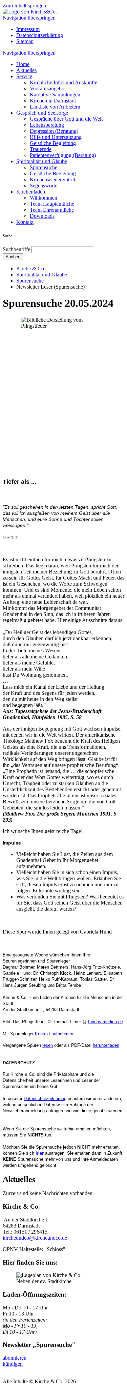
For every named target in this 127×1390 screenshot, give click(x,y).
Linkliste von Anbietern (55, 107)
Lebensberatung (47, 125)
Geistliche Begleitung (53, 143)
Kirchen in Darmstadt (53, 100)
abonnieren (14, 1358)
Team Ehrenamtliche (52, 210)
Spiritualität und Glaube (41, 161)
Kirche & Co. (30, 268)
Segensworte (43, 185)
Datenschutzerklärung (39, 35)
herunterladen (106, 1045)
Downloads (42, 216)
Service (24, 76)
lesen (47, 1045)
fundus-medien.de (105, 1021)
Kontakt (25, 222)
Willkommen (43, 198)
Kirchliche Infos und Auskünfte (63, 82)
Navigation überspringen (29, 18)
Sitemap (25, 41)
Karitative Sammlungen (55, 94)
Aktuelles (26, 70)
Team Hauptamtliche (52, 204)
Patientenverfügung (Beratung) (63, 155)
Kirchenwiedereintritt (52, 179)
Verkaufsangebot (48, 88)
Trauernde (40, 149)
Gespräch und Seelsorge (42, 113)
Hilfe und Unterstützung (56, 137)
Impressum (28, 29)
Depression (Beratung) (54, 131)
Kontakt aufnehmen (54, 1033)
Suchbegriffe (16, 249)
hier (40, 1153)
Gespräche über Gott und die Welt (66, 119)
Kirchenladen (30, 192)
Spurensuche (43, 167)
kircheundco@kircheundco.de (35, 1238)
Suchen (12, 256)
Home (22, 64)
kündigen (13, 1364)
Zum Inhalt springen (24, 5)
